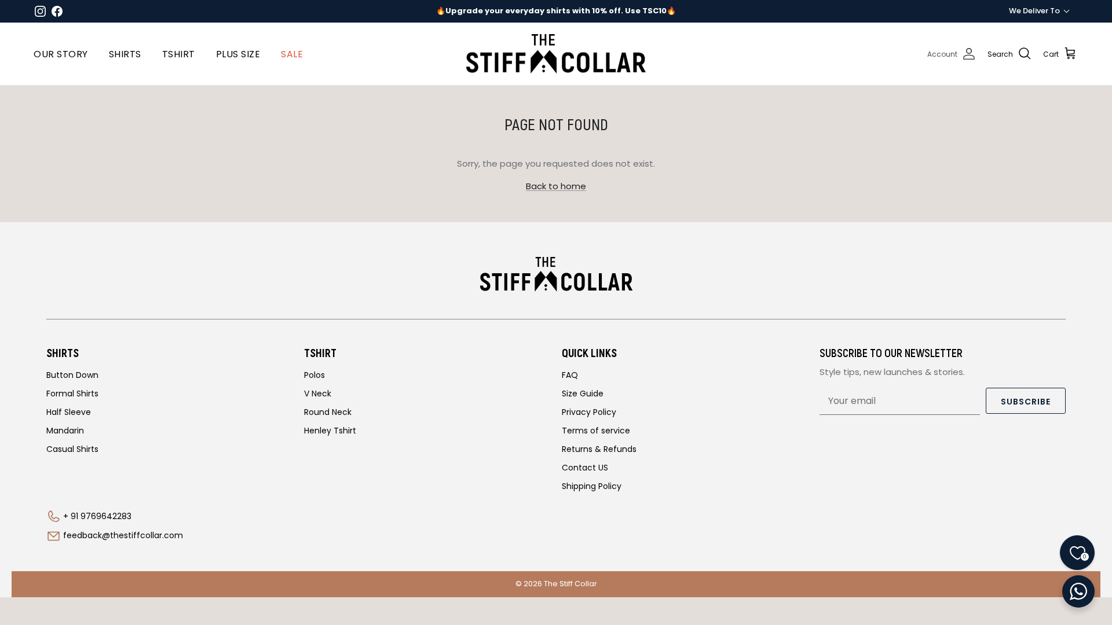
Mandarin (65, 430)
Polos (314, 375)
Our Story (61, 54)
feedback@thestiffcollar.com (123, 535)
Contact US (585, 467)
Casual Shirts (72, 449)
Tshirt (178, 54)
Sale (292, 54)
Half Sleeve (68, 412)
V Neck (317, 393)
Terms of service (596, 430)
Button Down (72, 375)
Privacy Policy (589, 412)
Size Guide (582, 393)
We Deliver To (1034, 10)
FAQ (570, 375)
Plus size (238, 54)
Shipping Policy (591, 486)
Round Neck (328, 412)
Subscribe (1026, 401)
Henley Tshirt (330, 430)
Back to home (556, 186)
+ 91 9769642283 (97, 516)
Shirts (125, 54)
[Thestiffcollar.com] (556, 54)
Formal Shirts (72, 393)
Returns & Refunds (599, 449)
